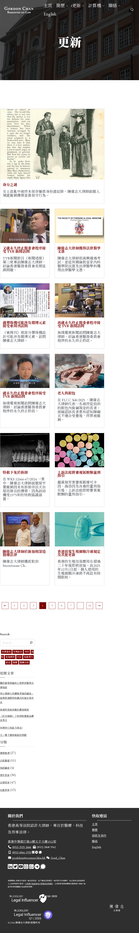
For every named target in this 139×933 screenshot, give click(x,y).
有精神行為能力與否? (11, 727)
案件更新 (5, 775)
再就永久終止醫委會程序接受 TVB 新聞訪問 (79, 324)
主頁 (48, 6)
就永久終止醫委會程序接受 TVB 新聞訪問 (24, 395)
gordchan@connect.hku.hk (28, 858)
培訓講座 (5, 767)
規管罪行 (28, 657)
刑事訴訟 (17, 651)
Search (5, 634)
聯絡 (112, 6)
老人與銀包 (66, 393)
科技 (19, 657)
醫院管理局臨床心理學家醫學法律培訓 (17, 685)
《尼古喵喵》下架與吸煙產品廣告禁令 (17, 718)
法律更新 (5, 782)
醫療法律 (24, 662)
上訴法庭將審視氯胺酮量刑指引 (79, 474)
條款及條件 (99, 836)
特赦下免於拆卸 (15, 472)
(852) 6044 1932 (21, 852)
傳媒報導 (5, 753)
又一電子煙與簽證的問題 (13, 735)
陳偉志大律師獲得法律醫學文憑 (79, 250)
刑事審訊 (6, 651)
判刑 (27, 651)
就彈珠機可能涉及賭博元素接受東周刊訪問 (24, 324)
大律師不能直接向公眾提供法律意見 (39, 884)
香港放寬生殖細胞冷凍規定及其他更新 (79, 553)
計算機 (94, 6)
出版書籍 (5, 760)
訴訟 (8, 662)
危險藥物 (10, 657)
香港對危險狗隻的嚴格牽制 (14, 709)
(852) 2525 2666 (21, 847)
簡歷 (60, 6)
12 (89, 605)
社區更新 (5, 790)
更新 (76, 6)
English (50, 14)
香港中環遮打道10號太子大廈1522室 (32, 841)
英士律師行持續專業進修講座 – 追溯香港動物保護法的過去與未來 (17, 698)
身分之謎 (10, 184)
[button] (66, 6)
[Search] (31, 642)
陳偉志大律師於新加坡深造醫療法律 (24, 553)
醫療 (15, 662)
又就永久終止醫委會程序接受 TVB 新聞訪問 (24, 250)
